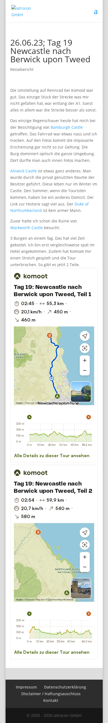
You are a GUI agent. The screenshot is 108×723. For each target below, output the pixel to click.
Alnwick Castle (23, 171)
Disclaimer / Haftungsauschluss (51, 693)
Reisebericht (22, 69)
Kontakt (50, 700)
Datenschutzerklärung (65, 687)
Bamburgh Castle (67, 127)
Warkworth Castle (26, 227)
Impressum (26, 687)
